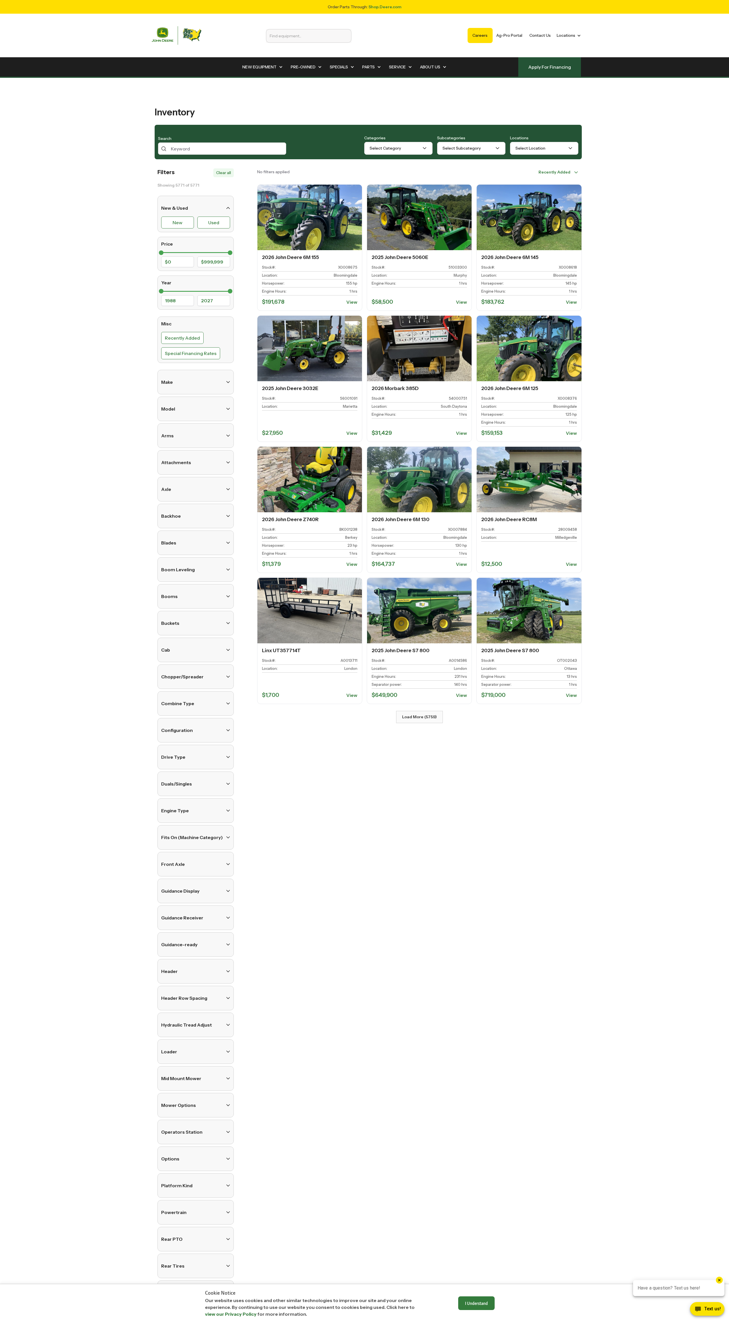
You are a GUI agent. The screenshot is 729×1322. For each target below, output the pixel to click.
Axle (166, 489)
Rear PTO (172, 1239)
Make (167, 382)
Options (170, 1159)
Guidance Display (180, 891)
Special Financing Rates (190, 353)
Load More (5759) (419, 716)
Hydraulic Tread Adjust (186, 1025)
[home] (176, 35)
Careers (480, 35)
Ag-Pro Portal (509, 35)
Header (169, 971)
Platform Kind (177, 1185)
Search (164, 138)
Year (166, 282)
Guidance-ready (179, 944)
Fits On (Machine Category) (192, 837)
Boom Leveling (178, 569)
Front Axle (173, 864)
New (178, 222)
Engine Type (175, 810)
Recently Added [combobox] (554, 172)
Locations (519, 137)
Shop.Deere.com (385, 6)
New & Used (174, 208)
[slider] (161, 253)
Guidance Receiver (182, 918)
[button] (567, 35)
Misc (166, 324)
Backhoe (171, 516)
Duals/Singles (176, 784)
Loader (169, 1051)
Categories (375, 137)
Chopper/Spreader (182, 677)
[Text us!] (707, 1310)
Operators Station (181, 1132)
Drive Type (173, 757)
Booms (169, 596)
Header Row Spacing (184, 998)
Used (213, 222)
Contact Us (540, 35)
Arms (167, 435)
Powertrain (174, 1212)
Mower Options (178, 1105)
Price (167, 244)
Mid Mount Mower (181, 1078)
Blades (168, 543)
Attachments (176, 462)
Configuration (177, 730)
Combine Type (177, 703)
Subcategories (451, 137)
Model (168, 409)
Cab (165, 650)
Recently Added (182, 338)
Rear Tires (173, 1266)
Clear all (223, 172)
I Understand (476, 1303)
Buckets (170, 623)
